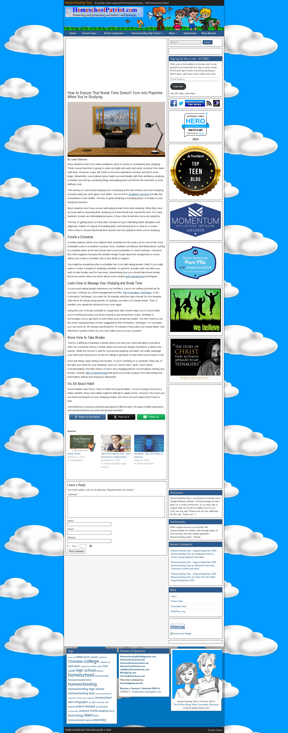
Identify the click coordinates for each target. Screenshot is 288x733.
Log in (174, 596)
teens (89, 720)
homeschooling (82, 684)
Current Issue (89, 33)
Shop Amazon (209, 33)
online (79, 706)
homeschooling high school (86, 689)
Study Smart (74, 453)
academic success (138, 194)
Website (71, 537)
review (90, 706)
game (99, 666)
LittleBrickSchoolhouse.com (135, 669)
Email (71, 529)
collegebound (105, 662)
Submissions (190, 33)
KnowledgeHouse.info (131, 683)
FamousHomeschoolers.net (134, 663)
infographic (81, 702)
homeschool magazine (85, 698)
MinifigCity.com (128, 672)
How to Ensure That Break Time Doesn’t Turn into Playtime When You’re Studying (115, 95)
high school (86, 670)
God (105, 666)
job (90, 702)
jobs (94, 702)
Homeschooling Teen (78, 3)
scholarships (73, 711)
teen (88, 715)
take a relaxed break (97, 372)
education (74, 666)
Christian (75, 661)
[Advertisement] (116, 64)
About (172, 33)
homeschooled (102, 676)
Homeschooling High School (146, 33)
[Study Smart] (83, 443)
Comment (73, 494)
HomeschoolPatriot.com (132, 666)
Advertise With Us (151, 688)
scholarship (102, 706)
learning (100, 702)
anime (70, 657)
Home (73, 33)
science (84, 710)
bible (79, 657)
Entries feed (176, 601)
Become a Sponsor (130, 688)
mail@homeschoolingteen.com (146, 691)
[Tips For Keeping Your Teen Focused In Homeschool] (116, 443)
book (86, 656)
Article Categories (113, 33)
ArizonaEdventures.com (132, 676)
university (99, 720)
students (103, 710)
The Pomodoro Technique (137, 292)
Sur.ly (201, 133)
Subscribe (178, 86)
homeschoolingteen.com (195, 126)
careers (103, 657)
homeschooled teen (79, 679)
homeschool (81, 675)
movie (71, 706)
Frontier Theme (215, 730)
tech (112, 710)
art (75, 657)
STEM (94, 710)
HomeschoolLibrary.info (132, 659)
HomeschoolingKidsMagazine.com (138, 656)
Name (71, 520)
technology (76, 715)
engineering (85, 666)
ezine (93, 666)
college (91, 661)
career (94, 657)
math (107, 702)
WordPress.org (178, 611)
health (71, 670)
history (99, 670)
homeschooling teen (81, 693)
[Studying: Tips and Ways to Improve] (149, 443)
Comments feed (178, 606)
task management (135, 276)
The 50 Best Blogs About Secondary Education (196, 704)
